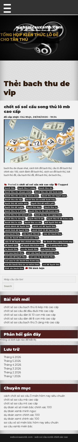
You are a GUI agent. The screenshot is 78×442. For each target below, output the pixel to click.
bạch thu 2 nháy (26, 188)
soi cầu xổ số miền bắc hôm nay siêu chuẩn (31, 422)
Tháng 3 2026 (12, 368)
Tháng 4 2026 (12, 364)
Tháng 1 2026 (12, 376)
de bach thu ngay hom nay (58, 241)
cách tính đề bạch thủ (16, 230)
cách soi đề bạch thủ (44, 226)
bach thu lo (50, 207)
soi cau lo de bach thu (41, 257)
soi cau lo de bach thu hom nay (22, 261)
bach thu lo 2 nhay (15, 211)
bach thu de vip (13, 199)
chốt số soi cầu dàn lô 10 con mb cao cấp (30, 314)
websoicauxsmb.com (39, 27)
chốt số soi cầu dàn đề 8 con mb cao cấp (30, 318)
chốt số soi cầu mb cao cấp (36, 184)
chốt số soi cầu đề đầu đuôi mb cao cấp (29, 311)
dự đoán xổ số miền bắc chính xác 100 (28, 407)
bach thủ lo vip (13, 222)
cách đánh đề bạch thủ (17, 226)
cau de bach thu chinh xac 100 (21, 238)
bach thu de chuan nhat (18, 192)
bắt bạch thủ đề (53, 222)
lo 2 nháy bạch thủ (57, 245)
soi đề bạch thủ (51, 264)
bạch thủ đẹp (34, 207)
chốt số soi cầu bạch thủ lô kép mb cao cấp (31, 307)
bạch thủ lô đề (36, 219)
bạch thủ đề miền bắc (16, 203)
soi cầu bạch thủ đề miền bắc (42, 253)
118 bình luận (36, 268)
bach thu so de (33, 222)
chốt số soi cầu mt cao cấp (21, 403)
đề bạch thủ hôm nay (32, 245)
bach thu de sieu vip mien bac (21, 196)
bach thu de (45, 188)
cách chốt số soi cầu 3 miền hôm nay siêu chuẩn (34, 395)
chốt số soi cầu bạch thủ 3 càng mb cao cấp (31, 322)
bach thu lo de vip (15, 219)
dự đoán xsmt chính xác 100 (21, 418)
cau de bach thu (52, 234)
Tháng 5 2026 (12, 361)
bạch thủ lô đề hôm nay (59, 219)
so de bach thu (29, 249)
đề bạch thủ (11, 245)
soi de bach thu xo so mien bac (22, 264)
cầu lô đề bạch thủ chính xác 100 (22, 241)
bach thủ (10, 188)
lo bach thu (11, 249)
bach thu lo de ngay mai (48, 215)
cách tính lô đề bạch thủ (45, 230)
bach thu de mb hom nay (48, 192)
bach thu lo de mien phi (18, 215)
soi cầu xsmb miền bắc (18, 426)
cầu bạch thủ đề (31, 234)
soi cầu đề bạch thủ (15, 257)
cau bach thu (12, 234)
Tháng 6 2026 (12, 357)
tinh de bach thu (14, 268)
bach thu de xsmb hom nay (40, 199)
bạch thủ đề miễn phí (42, 203)
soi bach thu (48, 249)
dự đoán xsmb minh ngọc (20, 411)
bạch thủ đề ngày (14, 207)
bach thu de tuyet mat (54, 196)
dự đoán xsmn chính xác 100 (22, 415)
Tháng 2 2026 (12, 372)
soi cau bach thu (14, 253)
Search (8, 286)
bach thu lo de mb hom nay (43, 211)
